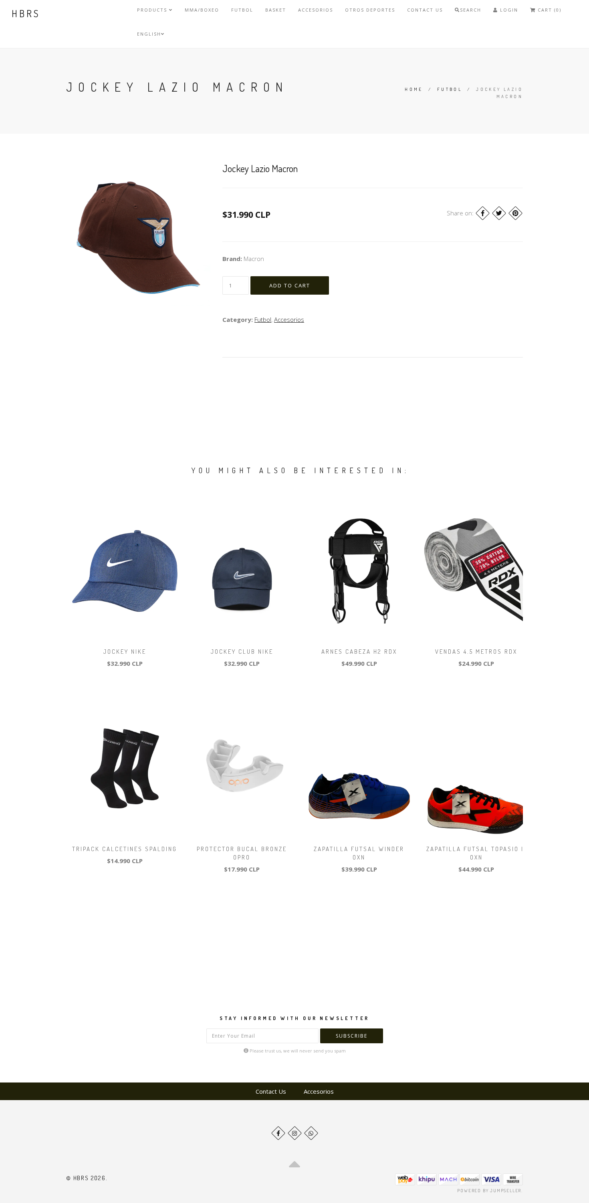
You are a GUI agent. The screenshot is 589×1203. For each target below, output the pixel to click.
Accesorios (315, 10)
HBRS (26, 13)
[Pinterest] (515, 213)
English (149, 34)
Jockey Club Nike (242, 651)
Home (414, 89)
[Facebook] (483, 213)
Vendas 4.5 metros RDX (476, 651)
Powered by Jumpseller (489, 1190)
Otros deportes (370, 10)
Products (153, 10)
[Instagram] (295, 1133)
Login (508, 10)
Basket (275, 10)
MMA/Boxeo (202, 10)
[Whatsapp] (311, 1133)
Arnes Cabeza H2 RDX (359, 651)
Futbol (242, 10)
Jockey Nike (124, 651)
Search (470, 10)
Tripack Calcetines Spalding (124, 849)
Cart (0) (548, 10)
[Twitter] (499, 213)
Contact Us (425, 10)
